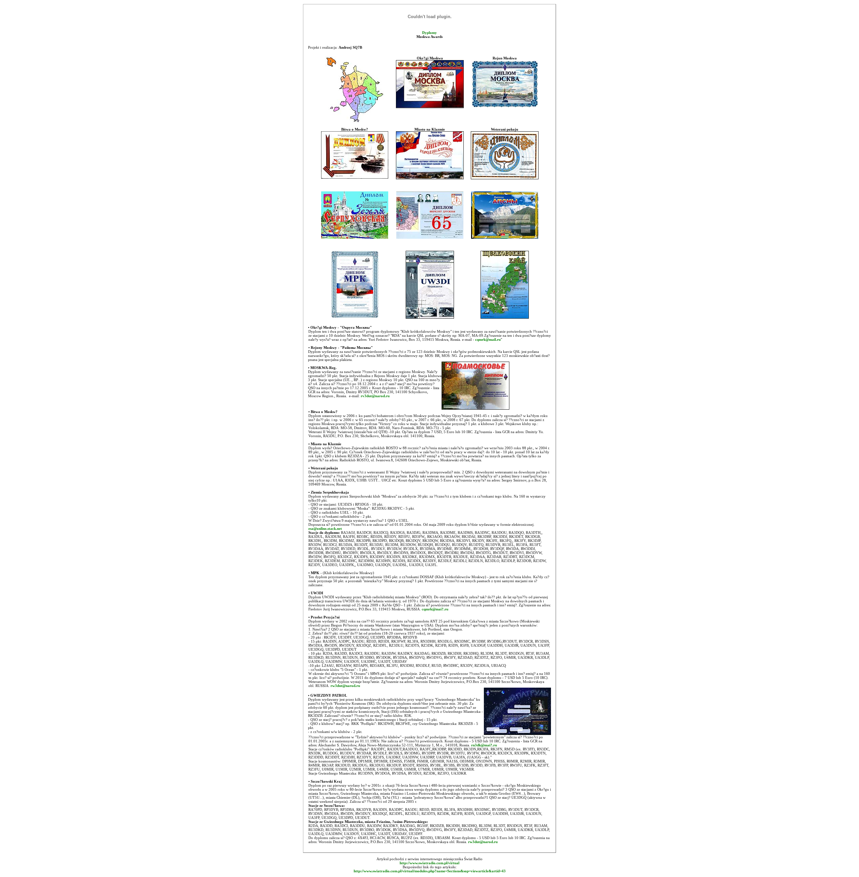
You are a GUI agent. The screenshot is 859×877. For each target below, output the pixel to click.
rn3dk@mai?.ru (484, 745)
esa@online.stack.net (325, 528)
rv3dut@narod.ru (375, 396)
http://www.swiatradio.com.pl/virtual (429, 863)
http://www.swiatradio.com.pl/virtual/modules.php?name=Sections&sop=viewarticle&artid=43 (430, 871)
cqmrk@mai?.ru (435, 609)
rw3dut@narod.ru (345, 686)
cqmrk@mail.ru (488, 339)
